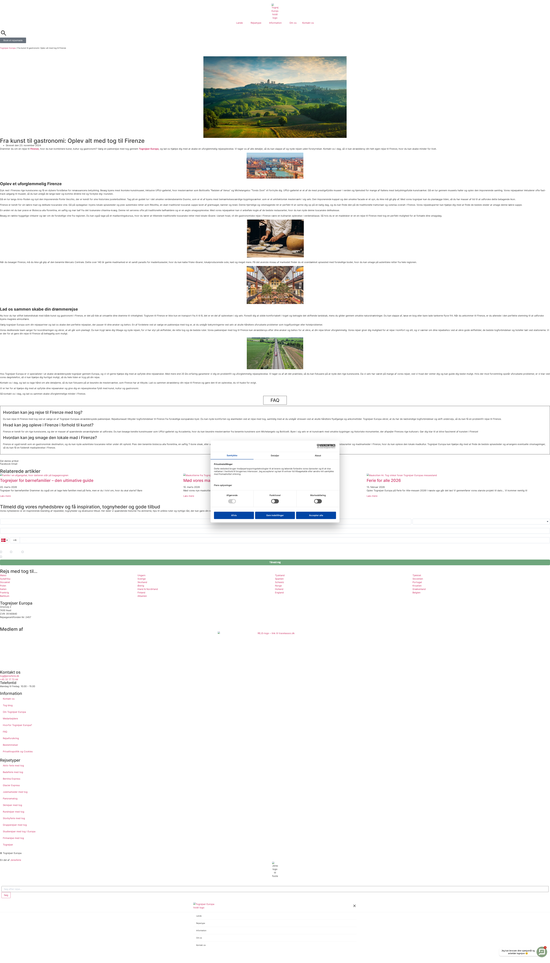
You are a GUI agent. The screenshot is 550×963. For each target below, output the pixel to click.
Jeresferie (15, 860)
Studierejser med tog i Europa (19, 831)
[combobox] (275, 889)
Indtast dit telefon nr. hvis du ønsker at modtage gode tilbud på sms (26, 545)
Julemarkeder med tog (15, 791)
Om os (292, 22)
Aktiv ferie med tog (13, 765)
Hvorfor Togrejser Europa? (17, 725)
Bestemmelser (10, 744)
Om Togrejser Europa (14, 711)
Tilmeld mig (275, 562)
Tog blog (8, 705)
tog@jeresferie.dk (9, 675)
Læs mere (5, 495)
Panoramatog (10, 798)
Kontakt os (308, 22)
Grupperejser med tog (15, 824)
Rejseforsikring (11, 738)
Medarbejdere (10, 718)
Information (275, 22)
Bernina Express (11, 778)
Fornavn (3, 517)
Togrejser (8, 844)
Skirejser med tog (12, 805)
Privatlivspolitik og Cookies (18, 751)
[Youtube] (19, 622)
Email (2, 526)
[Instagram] (11, 622)
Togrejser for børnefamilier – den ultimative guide (46, 480)
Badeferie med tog (13, 772)
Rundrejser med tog (13, 811)
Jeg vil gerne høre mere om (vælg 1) (15, 548)
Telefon (3, 536)
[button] (5, 464)
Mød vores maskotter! (204, 480)
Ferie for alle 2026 (384, 480)
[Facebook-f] (3, 622)
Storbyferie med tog (14, 818)
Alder (414, 517)
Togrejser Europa (8, 48)
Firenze (34, 148)
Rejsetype (256, 22)
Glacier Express (11, 785)
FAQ (5, 731)
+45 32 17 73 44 (9, 679)
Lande (239, 22)
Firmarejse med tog (13, 838)
